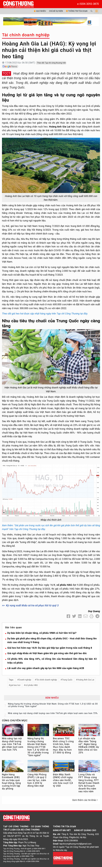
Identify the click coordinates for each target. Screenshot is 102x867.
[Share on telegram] (97, 616)
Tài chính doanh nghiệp (26, 34)
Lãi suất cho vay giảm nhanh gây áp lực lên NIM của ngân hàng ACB (45, 668)
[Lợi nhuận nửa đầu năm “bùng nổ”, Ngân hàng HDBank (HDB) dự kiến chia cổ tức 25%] (89, 730)
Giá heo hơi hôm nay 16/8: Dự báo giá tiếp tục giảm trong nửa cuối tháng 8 (49, 647)
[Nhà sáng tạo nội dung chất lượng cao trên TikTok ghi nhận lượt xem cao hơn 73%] (13, 730)
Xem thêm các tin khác (84, 800)
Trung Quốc (67, 679)
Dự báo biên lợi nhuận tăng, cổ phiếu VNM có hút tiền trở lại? (41, 632)
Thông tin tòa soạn (77, 11)
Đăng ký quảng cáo (85, 830)
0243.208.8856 (71, 840)
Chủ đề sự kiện (56, 11)
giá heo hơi (15, 685)
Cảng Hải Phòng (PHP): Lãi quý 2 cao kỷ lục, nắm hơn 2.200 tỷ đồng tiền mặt (36, 780)
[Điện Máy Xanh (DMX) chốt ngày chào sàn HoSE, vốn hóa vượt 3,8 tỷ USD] (64, 766)
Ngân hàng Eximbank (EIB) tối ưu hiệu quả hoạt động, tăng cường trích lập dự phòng (11, 781)
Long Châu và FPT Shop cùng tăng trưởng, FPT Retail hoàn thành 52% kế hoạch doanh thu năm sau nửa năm (88, 783)
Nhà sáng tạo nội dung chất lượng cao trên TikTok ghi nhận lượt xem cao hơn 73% (53, 713)
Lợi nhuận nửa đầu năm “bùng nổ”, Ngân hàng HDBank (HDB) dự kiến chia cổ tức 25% (88, 745)
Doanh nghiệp (25, 679)
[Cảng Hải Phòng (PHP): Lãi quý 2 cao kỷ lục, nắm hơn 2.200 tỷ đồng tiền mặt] (38, 766)
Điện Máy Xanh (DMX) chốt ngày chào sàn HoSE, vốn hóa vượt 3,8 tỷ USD (63, 780)
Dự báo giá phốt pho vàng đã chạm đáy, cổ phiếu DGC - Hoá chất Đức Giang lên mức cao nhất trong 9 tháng (52, 640)
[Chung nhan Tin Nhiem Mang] (63, 858)
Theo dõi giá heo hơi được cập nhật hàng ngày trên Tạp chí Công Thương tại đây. (45, 313)
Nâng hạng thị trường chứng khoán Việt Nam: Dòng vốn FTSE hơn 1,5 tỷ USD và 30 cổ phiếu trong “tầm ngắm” (38, 747)
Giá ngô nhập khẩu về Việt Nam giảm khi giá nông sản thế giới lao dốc (47, 653)
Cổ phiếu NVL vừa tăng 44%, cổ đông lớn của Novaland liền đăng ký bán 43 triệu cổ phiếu (52, 660)
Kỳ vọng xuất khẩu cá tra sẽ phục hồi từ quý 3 (32, 605)
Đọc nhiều (41, 11)
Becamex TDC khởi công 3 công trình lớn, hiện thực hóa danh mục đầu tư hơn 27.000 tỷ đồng (63, 745)
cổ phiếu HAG (31, 685)
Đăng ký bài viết (62, 830)
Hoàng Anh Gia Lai (85, 679)
